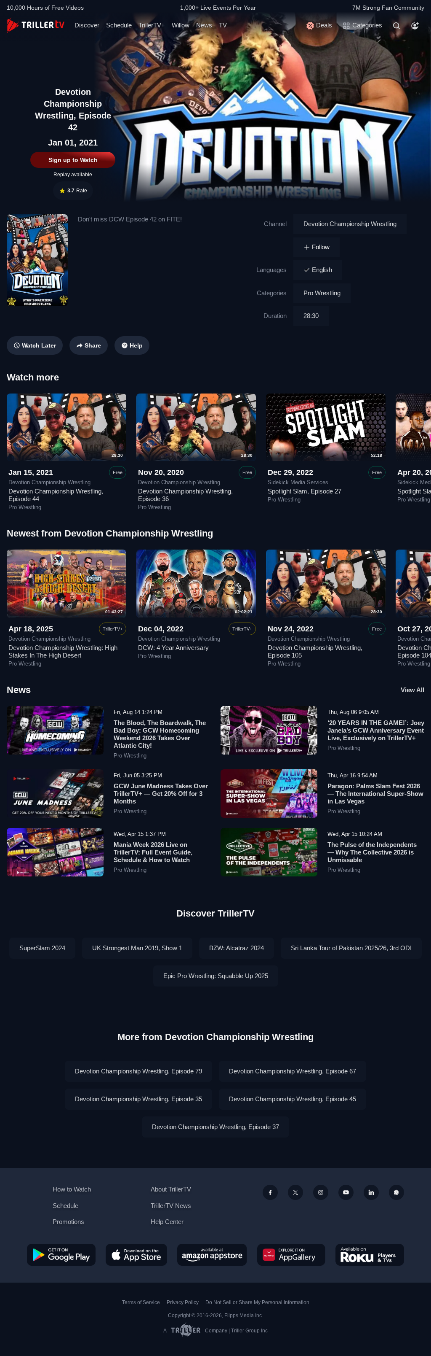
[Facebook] (270, 1192)
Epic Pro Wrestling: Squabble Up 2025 (215, 975)
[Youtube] (346, 1192)
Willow (180, 25)
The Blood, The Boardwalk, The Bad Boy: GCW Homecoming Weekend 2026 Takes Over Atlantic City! (160, 734)
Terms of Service (141, 1302)
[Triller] (396, 1192)
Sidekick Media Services (298, 482)
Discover (86, 25)
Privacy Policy (183, 1302)
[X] (295, 1192)
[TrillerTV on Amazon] (212, 1255)
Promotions (68, 1221)
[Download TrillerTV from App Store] (136, 1255)
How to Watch (72, 1189)
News (204, 25)
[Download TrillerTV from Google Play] (61, 1255)
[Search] (396, 25)
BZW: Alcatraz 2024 (236, 948)
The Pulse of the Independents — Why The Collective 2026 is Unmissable (372, 852)
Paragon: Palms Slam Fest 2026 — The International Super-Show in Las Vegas (375, 793)
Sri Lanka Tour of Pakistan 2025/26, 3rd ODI (351, 948)
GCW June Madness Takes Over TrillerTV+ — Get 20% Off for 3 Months (161, 793)
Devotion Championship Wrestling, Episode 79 (138, 1071)
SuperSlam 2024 (42, 948)
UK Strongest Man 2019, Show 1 (137, 948)
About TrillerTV (171, 1189)
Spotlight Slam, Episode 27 (304, 491)
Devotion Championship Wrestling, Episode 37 (215, 1126)
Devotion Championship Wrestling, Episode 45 (292, 1099)
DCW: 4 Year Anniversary (173, 647)
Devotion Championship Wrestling (349, 223)
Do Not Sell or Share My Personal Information (257, 1302)
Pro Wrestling (322, 293)
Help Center (167, 1221)
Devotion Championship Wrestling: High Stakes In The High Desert (62, 651)
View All (412, 689)
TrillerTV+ (151, 25)
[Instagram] (320, 1192)
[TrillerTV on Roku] (369, 1255)
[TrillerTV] (35, 25)
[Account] (415, 25)
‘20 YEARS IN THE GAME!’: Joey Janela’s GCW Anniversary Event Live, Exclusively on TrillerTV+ (375, 730)
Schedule (119, 25)
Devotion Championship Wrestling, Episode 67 (292, 1071)
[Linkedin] (371, 1192)
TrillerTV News (171, 1205)
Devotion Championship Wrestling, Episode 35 (138, 1099)
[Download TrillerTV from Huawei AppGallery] (291, 1255)
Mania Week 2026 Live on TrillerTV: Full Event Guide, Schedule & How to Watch (153, 852)
